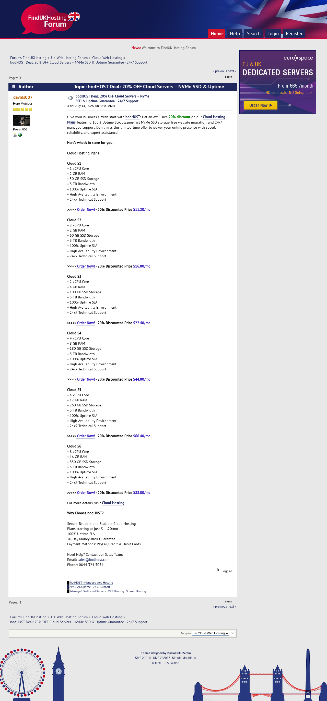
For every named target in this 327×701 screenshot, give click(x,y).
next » (232, 71)
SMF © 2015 (161, 657)
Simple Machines (184, 657)
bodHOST (132, 116)
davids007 (23, 97)
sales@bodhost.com (93, 559)
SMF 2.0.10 (143, 657)
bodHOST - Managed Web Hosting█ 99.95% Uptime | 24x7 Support (90, 585)
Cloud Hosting (113, 502)
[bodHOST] (20, 136)
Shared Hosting (136, 591)
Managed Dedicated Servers (88, 591)
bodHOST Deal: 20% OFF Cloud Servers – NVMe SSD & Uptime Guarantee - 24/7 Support (112, 98)
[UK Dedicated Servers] (277, 113)
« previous (220, 71)
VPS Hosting (116, 591)
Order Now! (85, 209)
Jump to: (186, 633)
